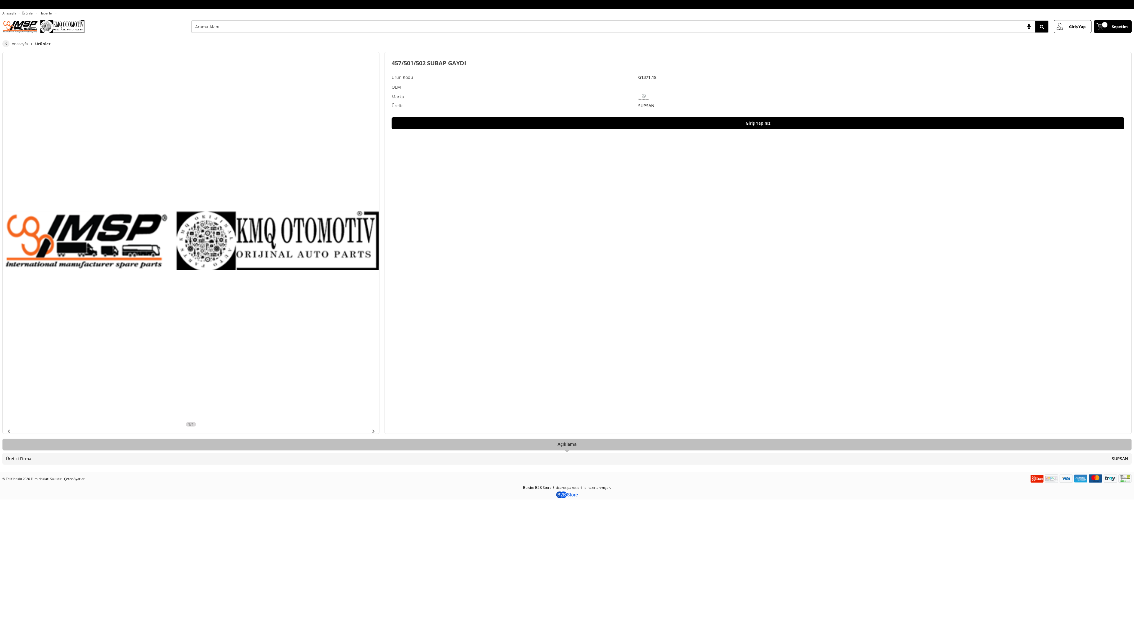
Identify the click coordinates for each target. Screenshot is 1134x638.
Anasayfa (9, 13)
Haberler (46, 13)
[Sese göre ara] (1028, 26)
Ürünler (28, 13)
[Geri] (5, 43)
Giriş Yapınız (758, 123)
